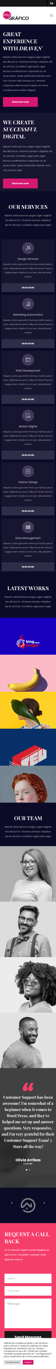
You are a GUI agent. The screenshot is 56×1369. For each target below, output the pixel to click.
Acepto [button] (28, 1362)
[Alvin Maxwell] (28, 1040)
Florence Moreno (28, 884)
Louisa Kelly (28, 995)
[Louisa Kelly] (28, 985)
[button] (20, 102)
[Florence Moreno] (28, 874)
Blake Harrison (28, 939)
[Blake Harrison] (28, 929)
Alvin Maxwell (28, 1050)
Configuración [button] (12, 1362)
